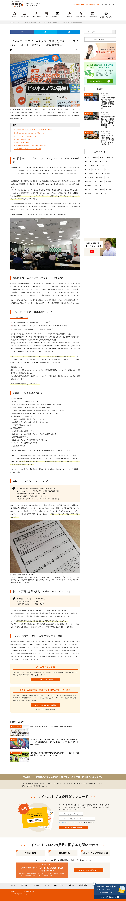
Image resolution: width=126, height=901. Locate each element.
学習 (102, 181)
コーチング (101, 165)
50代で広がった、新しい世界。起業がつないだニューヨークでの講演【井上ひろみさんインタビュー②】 (108, 140)
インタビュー (37, 16)
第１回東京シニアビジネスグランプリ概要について (29, 133)
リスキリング (89, 173)
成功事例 (88, 185)
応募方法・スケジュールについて (24, 142)
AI (86, 161)
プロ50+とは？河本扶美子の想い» (45, 709)
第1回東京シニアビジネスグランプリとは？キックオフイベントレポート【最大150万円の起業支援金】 (56, 22)
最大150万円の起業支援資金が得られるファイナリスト (30, 146)
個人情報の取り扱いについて (68, 822)
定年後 (109, 181)
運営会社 (13, 891)
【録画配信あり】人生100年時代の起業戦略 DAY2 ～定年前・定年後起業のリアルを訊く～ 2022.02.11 (54, 754)
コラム (46, 16)
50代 (87, 157)
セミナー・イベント (57, 16)
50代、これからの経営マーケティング (106, 17)
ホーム (14, 16)
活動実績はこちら (94, 4)
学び (96, 181)
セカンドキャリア (98, 169)
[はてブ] (68, 32)
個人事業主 (100, 177)
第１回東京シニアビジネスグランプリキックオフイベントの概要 (33, 130)
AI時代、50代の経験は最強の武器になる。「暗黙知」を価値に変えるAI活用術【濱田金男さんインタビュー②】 (108, 103)
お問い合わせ (93, 16)
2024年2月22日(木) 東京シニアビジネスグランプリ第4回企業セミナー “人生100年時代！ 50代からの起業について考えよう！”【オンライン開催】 (55, 742)
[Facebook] (22, 32)
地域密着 (88, 181)
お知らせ (69, 16)
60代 (103, 157)
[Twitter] (45, 32)
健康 (108, 177)
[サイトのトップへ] (17, 7)
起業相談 (88, 193)
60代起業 (110, 157)
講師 (96, 189)
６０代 (104, 193)
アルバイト (94, 161)
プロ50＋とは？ (24, 16)
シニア (109, 165)
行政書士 (88, 189)
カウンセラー (104, 161)
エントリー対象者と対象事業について (25, 136)
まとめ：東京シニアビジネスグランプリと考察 (27, 149)
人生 (98, 173)
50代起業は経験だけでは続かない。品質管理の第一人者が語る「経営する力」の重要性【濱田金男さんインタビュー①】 (108, 122)
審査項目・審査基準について (22, 139)
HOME (13, 22)
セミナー (109, 169)
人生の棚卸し (107, 173)
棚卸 (96, 185)
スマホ (88, 169)
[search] (114, 32)
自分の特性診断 (80, 16)
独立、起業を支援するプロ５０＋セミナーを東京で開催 (51, 726)
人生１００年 (89, 177)
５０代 (96, 193)
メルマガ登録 (80, 4)
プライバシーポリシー (29, 891)
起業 (102, 189)
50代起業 (95, 157)
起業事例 (110, 189)
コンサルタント (90, 165)
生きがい (103, 185)
